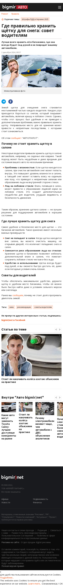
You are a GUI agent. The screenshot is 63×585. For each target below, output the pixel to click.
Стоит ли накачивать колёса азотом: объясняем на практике (30, 380)
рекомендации (24, 307)
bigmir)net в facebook (13, 320)
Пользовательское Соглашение (17, 535)
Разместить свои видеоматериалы (29, 532)
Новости (5, 502)
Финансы (37, 502)
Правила (15, 13)
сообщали (17, 295)
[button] (56, 329)
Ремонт (4, 13)
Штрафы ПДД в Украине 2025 (35, 19)
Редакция (42, 530)
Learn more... (34, 583)
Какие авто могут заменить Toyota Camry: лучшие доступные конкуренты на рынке (8, 426)
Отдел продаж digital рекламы (36, 542)
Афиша (4, 499)
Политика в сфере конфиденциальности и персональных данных (28, 537)
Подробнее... (7, 577)
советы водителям (43, 307)
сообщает (16, 137)
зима (11, 307)
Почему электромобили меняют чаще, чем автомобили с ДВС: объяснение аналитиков (44, 428)
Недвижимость (40, 499)
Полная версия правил (12, 566)
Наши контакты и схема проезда (17, 530)
